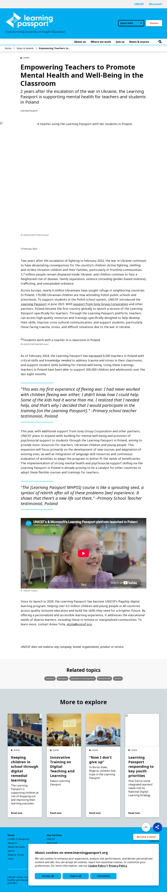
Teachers (50, 678)
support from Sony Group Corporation (100, 304)
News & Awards (25, 48)
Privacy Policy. (118, 866)
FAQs (10, 858)
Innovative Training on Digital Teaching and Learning (62, 766)
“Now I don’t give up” (100, 759)
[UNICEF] (29, 20)
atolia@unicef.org (79, 624)
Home (8, 48)
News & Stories (16, 854)
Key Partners (54, 835)
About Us (12, 843)
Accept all (48, 875)
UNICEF (139, 4)
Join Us (11, 850)
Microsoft (155, 4)
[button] (157, 827)
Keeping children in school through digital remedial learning (24, 768)
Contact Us (154, 841)
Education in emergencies (83, 678)
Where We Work (16, 846)
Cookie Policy (97, 866)
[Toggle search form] (160, 42)
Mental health (104, 678)
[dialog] (93, 864)
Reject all (75, 875)
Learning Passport (34, 304)
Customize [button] (103, 875)
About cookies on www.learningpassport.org (71, 852)
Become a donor (146, 836)
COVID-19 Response (18, 839)
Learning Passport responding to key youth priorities (141, 766)
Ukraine (117, 678)
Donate (154, 23)
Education (62, 678)
